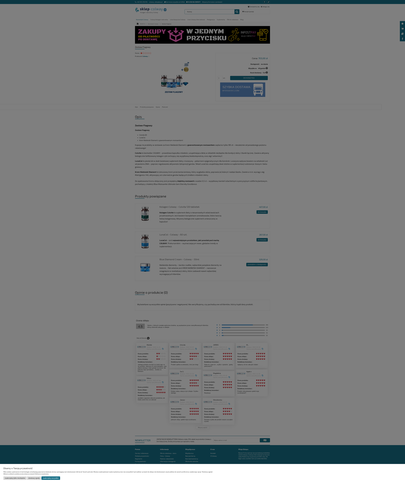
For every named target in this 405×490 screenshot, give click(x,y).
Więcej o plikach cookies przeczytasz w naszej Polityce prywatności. (26, 474)
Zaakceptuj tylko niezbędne (15, 478)
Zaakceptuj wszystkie (51, 478)
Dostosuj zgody (34, 478)
